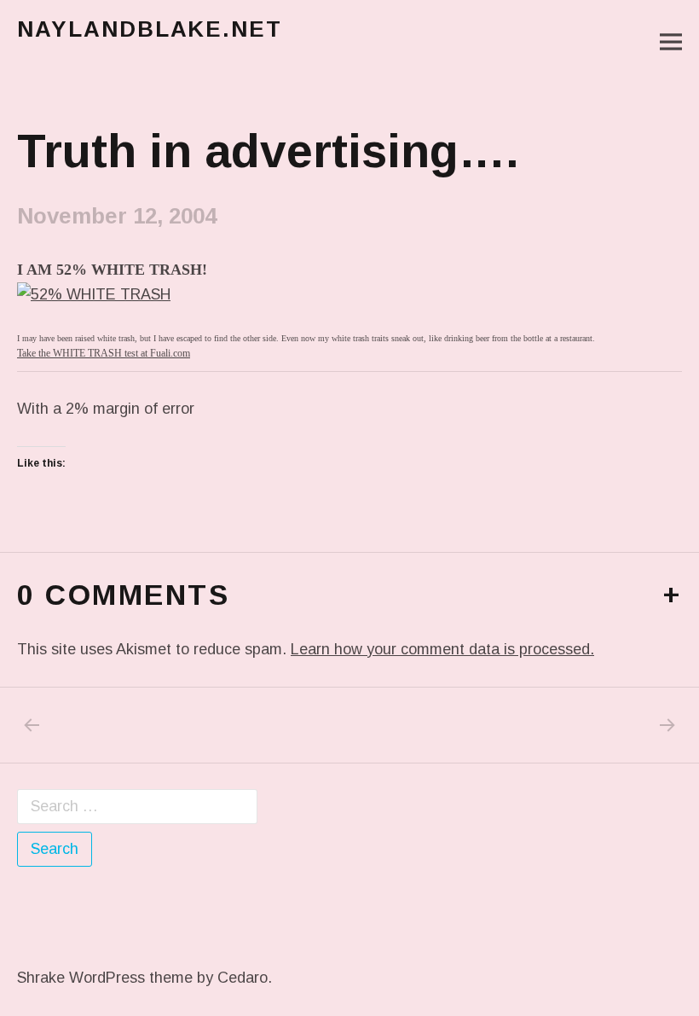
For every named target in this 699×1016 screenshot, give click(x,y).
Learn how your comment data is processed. (442, 649)
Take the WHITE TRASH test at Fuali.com (103, 353)
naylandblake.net (149, 29)
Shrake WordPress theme (105, 977)
